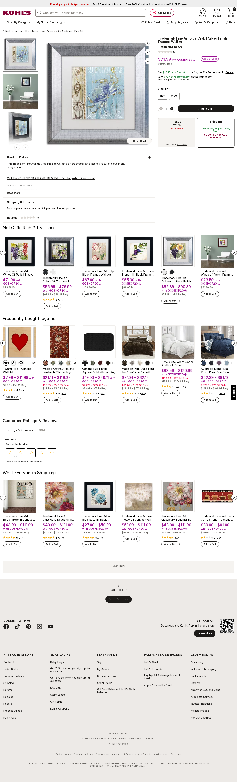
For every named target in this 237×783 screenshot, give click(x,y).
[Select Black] (45, 272)
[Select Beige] (68, 363)
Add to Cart (12, 294)
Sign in (161, 79)
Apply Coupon (209, 59)
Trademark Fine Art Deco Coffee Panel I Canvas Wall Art (217, 517)
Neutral (18, 31)
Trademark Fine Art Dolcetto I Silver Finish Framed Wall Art (176, 279)
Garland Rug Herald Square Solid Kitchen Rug (99, 370)
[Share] (148, 52)
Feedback (233, 393)
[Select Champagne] (140, 363)
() (62, 300)
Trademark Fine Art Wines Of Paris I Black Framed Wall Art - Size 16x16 (17, 272)
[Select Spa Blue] (226, 363)
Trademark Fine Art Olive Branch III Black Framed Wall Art (138, 272)
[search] (39, 13)
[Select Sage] (92, 363)
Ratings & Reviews (19, 430)
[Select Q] (21, 363)
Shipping (215, 121)
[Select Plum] (219, 363)
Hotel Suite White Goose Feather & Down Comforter (177, 363)
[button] (167, 51)
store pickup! (108, 4)
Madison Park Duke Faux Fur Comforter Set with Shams (138, 370)
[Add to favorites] (148, 43)
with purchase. (70, 4)
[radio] (176, 132)
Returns (61, 208)
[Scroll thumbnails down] (25, 147)
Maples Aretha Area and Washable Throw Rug (58, 370)
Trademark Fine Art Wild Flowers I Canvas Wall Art (137, 517)
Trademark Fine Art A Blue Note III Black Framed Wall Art (96, 517)
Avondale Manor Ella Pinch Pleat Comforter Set (215, 370)
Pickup (176, 121)
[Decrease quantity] (161, 108)
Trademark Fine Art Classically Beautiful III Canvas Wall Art (57, 517)
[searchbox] (90, 13)
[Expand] (148, 61)
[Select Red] (100, 363)
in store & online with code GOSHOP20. (156, 4)
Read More (13, 192)
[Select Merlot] (45, 363)
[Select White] (53, 272)
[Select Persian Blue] (61, 363)
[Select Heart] (6, 363)
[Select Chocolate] (124, 363)
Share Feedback (118, 599)
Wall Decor (47, 31)
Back (9, 31)
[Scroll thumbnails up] (17, 147)
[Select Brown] (108, 363)
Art (57, 31)
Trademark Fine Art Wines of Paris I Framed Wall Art (216, 272)
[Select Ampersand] (13, 363)
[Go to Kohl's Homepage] (17, 13)
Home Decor (32, 31)
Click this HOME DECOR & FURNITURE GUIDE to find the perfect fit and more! (51, 178)
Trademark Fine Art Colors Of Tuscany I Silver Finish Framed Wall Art (59, 279)
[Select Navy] (203, 363)
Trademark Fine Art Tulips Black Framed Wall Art (99, 272)
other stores (182, 144)
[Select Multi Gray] (53, 363)
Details (230, 72)
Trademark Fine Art (72, 31)
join (170, 79)
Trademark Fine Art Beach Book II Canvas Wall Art (17, 517)
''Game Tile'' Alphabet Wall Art (17, 370)
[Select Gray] (132, 363)
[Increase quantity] (171, 108)
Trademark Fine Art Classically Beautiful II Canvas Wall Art (175, 517)
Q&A (42, 430)
